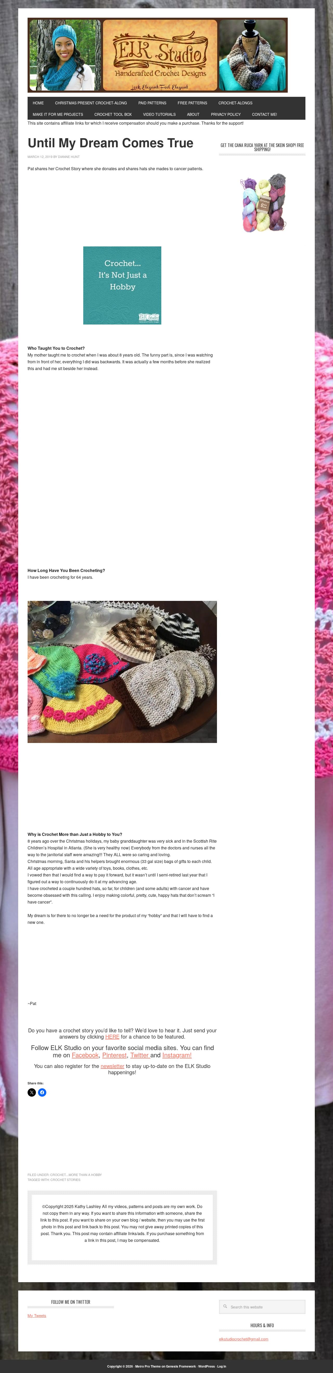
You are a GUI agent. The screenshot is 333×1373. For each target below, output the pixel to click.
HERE (112, 1036)
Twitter (140, 1054)
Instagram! (177, 1054)
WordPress (206, 1366)
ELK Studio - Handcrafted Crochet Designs (166, 55)
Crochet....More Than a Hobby (76, 1174)
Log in (221, 1366)
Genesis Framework (181, 1366)
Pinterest (114, 1054)
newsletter (112, 1066)
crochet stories (65, 1179)
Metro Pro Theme (148, 1366)
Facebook (85, 1054)
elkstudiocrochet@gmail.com (243, 1339)
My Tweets (37, 1315)
